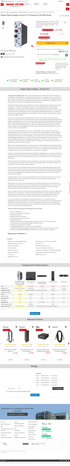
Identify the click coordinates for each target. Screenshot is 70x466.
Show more (34, 313)
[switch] (50, 424)
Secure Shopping (32, 424)
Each (62, 34)
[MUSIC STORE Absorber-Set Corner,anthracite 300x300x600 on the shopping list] (33, 327)
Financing (3, 435)
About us (3, 422)
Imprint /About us (42, 462)
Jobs (15, 428)
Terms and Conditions (65, 462)
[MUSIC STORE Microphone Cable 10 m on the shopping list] (16, 327)
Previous (1, 343)
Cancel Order (31, 439)
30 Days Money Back (6, 433)
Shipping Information (19, 437)
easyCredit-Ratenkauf (6, 437)
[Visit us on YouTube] (68, 460)
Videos (16, 435)
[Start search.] (67, 9)
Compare (10, 359)
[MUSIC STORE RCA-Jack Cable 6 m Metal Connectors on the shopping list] (66, 327)
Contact (3, 460)
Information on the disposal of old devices (13, 57)
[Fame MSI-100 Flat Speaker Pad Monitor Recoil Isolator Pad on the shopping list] (49, 327)
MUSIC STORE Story (19, 426)
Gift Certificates (32, 434)
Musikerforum (33, 462)
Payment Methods (33, 422)
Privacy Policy (49, 462)
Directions (30, 437)
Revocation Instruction (56, 462)
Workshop (17, 430)
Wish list (13, 50)
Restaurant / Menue (19, 433)
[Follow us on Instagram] (66, 460)
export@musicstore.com (8, 1)
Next (69, 343)
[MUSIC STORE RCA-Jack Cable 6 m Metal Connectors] (59, 336)
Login (61, 1)
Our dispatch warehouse (31, 427)
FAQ (2, 426)
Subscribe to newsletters (16, 414)
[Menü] (51, 422)
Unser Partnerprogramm (19, 422)
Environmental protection (32, 431)
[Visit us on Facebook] (64, 460)
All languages (58, 388)
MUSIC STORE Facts (6, 424)
